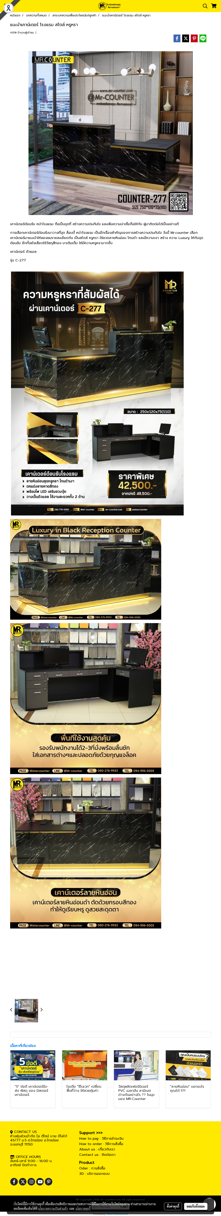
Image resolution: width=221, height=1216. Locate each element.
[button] (203, 6)
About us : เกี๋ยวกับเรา (97, 1149)
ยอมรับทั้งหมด (196, 1206)
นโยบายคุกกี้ (83, 1208)
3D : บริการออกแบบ (94, 1173)
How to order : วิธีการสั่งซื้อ (101, 1144)
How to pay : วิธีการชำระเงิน (101, 1138)
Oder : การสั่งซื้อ (92, 1168)
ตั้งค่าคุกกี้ (173, 1206)
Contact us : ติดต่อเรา (97, 1154)
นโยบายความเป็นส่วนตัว (53, 1208)
